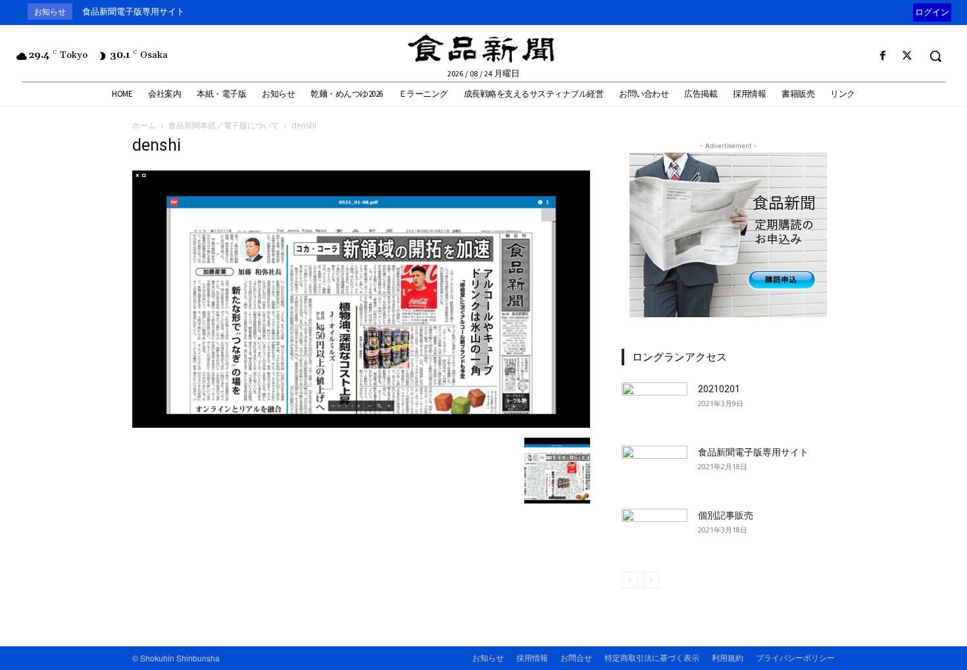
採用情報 (532, 657)
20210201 (719, 389)
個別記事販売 (725, 515)
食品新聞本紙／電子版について (223, 125)
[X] (907, 56)
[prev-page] (630, 580)
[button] (935, 56)
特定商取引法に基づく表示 (652, 657)
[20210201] (654, 405)
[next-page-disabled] (651, 580)
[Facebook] (883, 56)
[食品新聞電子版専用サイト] (654, 469)
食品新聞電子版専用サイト (133, 11)
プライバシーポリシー (795, 657)
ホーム (144, 125)
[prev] (910, 11)
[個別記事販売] (654, 532)
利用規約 (727, 657)
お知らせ (488, 657)
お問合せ (576, 657)
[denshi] (361, 424)
